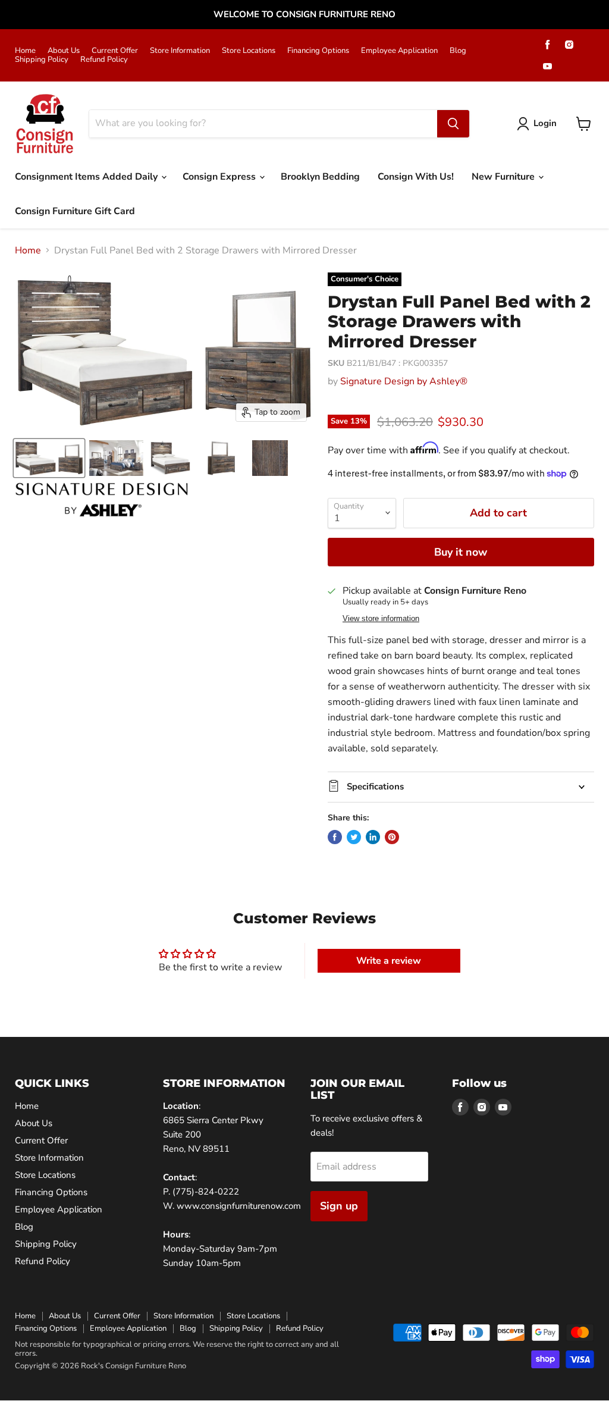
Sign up (339, 1206)
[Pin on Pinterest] (392, 837)
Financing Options (318, 50)
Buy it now (460, 552)
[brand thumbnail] (102, 500)
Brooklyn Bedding (320, 176)
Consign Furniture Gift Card (75, 211)
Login (545, 123)
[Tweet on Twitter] (354, 837)
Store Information (180, 50)
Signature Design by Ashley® (403, 381)
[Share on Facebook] (335, 837)
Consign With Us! (416, 176)
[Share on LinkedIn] (373, 837)
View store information (381, 619)
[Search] (453, 123)
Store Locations (248, 50)
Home (25, 50)
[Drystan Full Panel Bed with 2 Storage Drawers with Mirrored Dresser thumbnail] (49, 458)
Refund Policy (104, 59)
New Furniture (504, 176)
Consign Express (220, 176)
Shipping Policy (41, 59)
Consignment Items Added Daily (87, 176)
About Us (64, 50)
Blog (458, 50)
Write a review (388, 960)
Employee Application (399, 50)
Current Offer (115, 50)
